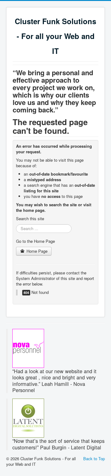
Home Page (36, 251)
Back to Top (94, 458)
